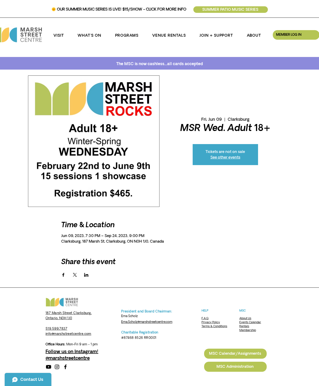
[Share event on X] (75, 275)
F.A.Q (205, 318)
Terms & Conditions (214, 326)
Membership (247, 330)
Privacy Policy (211, 322)
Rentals (244, 326)
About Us (245, 318)
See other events (225, 157)
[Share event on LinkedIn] (86, 275)
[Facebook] (65, 367)
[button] (59, 35)
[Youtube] (49, 367)
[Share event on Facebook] (63, 275)
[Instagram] (57, 367)
